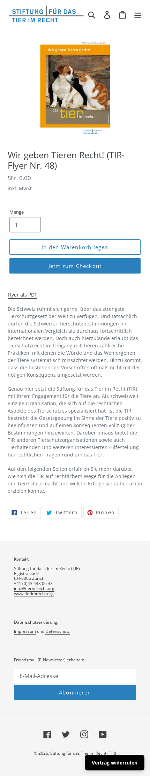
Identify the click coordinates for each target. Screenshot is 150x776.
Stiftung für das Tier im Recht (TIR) (83, 753)
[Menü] (137, 14)
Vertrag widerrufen (114, 762)
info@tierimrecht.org (34, 588)
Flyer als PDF (22, 294)
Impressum (25, 631)
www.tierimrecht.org (34, 594)
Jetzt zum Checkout (75, 265)
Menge (16, 212)
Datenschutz (57, 631)
